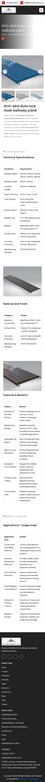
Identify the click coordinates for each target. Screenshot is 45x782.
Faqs (3, 700)
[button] (41, 10)
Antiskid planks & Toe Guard (13, 723)
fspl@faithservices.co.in (12, 757)
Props (4, 735)
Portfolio (5, 679)
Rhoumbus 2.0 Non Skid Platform (14, 727)
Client (4, 684)
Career (4, 704)
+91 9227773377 (8, 753)
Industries (6, 675)
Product (5, 671)
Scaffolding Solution (10, 714)
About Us (5, 688)
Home (4, 34)
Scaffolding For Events (11, 743)
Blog (3, 696)
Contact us (6, 692)
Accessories (7, 731)
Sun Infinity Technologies (28, 779)
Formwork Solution (9, 719)
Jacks (4, 739)
